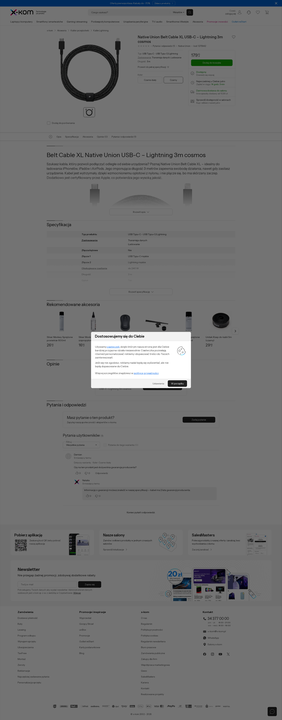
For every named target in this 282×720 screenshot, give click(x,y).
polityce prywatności (146, 373)
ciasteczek (113, 346)
